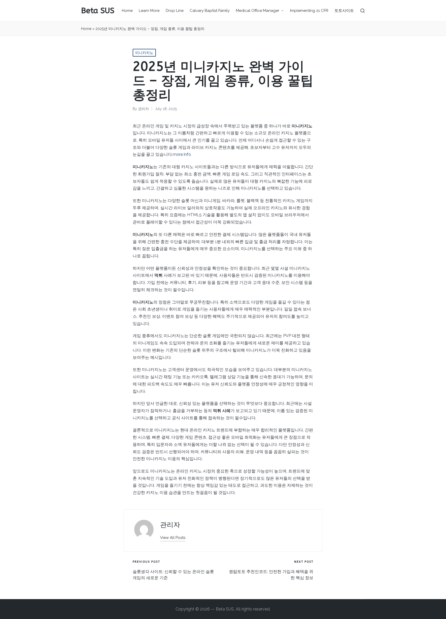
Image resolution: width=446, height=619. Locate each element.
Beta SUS (97, 10)
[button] (172, 537)
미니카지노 (144, 53)
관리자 (170, 525)
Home (86, 29)
